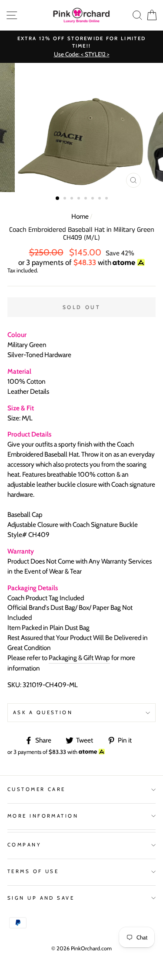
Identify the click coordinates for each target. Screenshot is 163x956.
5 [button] (86, 199)
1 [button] (58, 198)
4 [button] (79, 199)
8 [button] (107, 199)
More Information (42, 816)
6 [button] (93, 199)
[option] (81, 47)
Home (80, 216)
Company (24, 845)
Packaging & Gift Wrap (79, 657)
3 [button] (72, 199)
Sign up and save (40, 898)
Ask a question (43, 712)
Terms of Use (33, 871)
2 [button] (65, 199)
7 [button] (100, 199)
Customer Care (36, 789)
